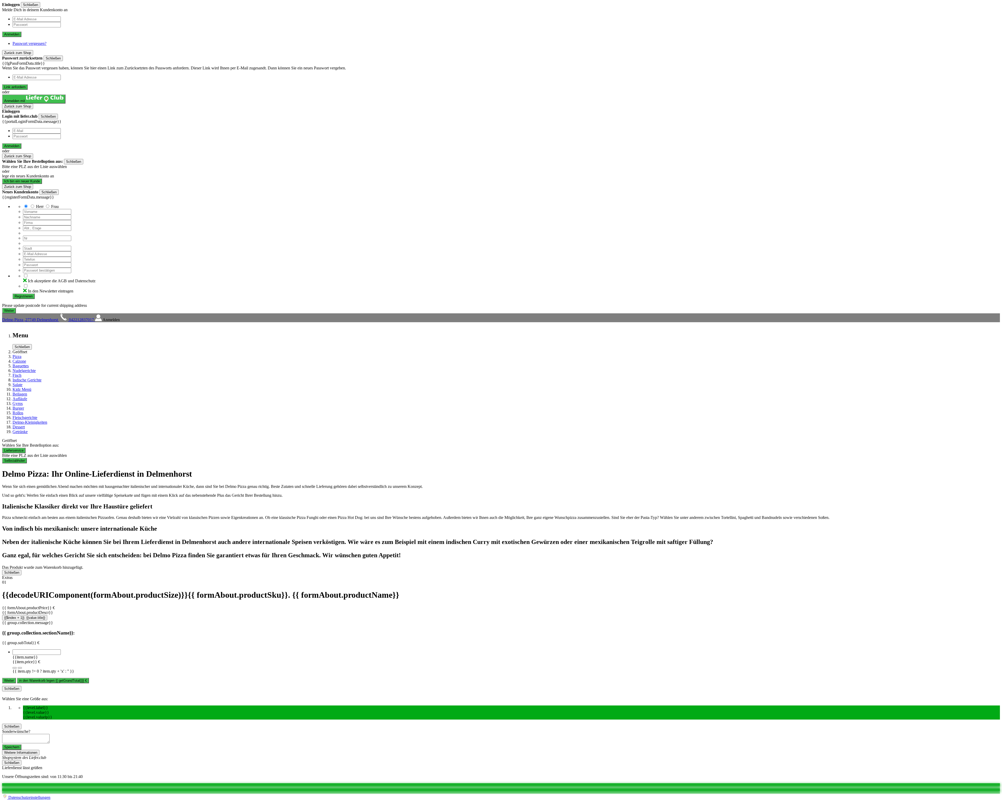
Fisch (17, 375)
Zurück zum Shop (17, 53)
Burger (18, 408)
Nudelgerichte (24, 370)
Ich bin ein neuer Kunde (22, 181)
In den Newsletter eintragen (50, 291)
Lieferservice (13, 450)
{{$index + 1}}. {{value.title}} (24, 618)
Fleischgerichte (25, 417)
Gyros (18, 403)
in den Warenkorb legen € (53, 681)
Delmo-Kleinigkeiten (30, 422)
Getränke (20, 431)
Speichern (11, 747)
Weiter (9, 681)
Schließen (30, 5)
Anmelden (11, 34)
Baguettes (21, 366)
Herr (40, 206)
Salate (17, 384)
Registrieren (24, 296)
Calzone (19, 361)
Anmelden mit (15, 101)
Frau (55, 206)
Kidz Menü (22, 389)
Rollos (18, 413)
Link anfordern (15, 87)
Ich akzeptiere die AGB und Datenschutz (62, 281)
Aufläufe (20, 399)
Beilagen (20, 394)
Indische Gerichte (27, 380)
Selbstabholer (14, 461)
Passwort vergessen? (29, 43)
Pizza (17, 356)
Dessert (19, 427)
